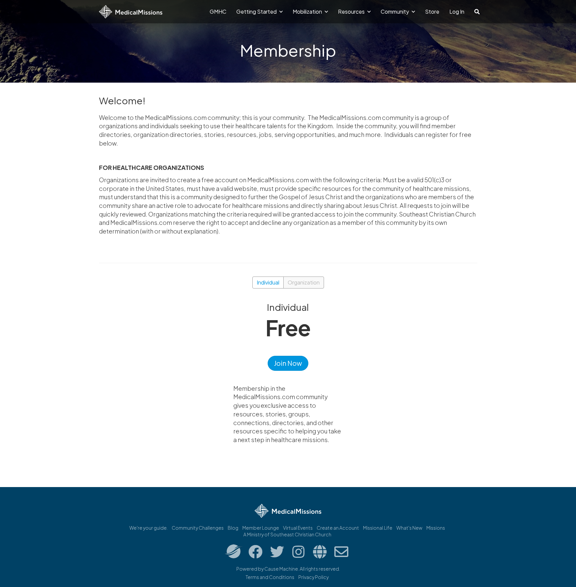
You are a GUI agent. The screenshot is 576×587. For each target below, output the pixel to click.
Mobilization (308, 11)
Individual (268, 282)
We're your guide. (148, 528)
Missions (435, 528)
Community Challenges (198, 528)
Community (395, 11)
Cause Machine (281, 569)
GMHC (218, 11)
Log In (456, 11)
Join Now (288, 363)
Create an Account (338, 528)
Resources (352, 11)
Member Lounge (260, 528)
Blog (233, 528)
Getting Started (257, 11)
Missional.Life (377, 528)
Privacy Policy (313, 577)
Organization (304, 282)
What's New (409, 528)
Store (432, 11)
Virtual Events (298, 528)
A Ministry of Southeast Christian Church (287, 534)
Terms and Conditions (270, 577)
